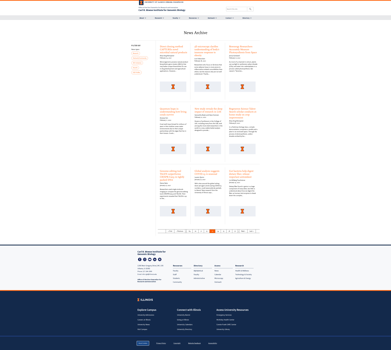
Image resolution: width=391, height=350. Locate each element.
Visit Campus (142, 329)
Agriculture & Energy (243, 278)
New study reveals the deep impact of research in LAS (208, 110)
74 (219, 231)
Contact (229, 18)
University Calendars (185, 324)
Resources (193, 18)
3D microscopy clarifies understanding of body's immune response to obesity (206, 51)
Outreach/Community (139, 58)
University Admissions (145, 315)
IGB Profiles (136, 72)
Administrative (199, 278)
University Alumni (183, 315)
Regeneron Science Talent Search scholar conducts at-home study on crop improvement (243, 113)
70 (196, 231)
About (141, 18)
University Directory (184, 329)
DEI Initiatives (137, 63)
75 (224, 231)
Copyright (177, 343)
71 (202, 231)
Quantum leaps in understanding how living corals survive (173, 111)
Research (158, 18)
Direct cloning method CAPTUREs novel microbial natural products (173, 49)
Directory (246, 18)
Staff (175, 274)
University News (143, 324)
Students (176, 278)
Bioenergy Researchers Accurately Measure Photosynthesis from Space (243, 49)
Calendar (217, 274)
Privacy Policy (161, 343)
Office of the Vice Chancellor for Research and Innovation (158, 7)
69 (190, 231)
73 (213, 231)
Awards (135, 68)
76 (230, 231)
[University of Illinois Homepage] (145, 300)
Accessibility (212, 343)
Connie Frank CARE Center (226, 324)
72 (207, 231)
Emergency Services (224, 315)
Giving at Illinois (183, 320)
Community (177, 282)
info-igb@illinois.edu (149, 274)
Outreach (211, 18)
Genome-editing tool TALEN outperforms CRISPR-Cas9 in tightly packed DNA (172, 175)
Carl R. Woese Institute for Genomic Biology (161, 10)
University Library (223, 329)
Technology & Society (243, 274)
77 (236, 231)
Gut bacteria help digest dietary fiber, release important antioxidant (241, 174)
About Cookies (142, 343)
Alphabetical (198, 271)
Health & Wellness (242, 271)
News (216, 271)
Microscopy (218, 278)
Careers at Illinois (144, 320)
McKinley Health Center (225, 320)
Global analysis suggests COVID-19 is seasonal (207, 172)
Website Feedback (194, 343)
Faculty (175, 18)
